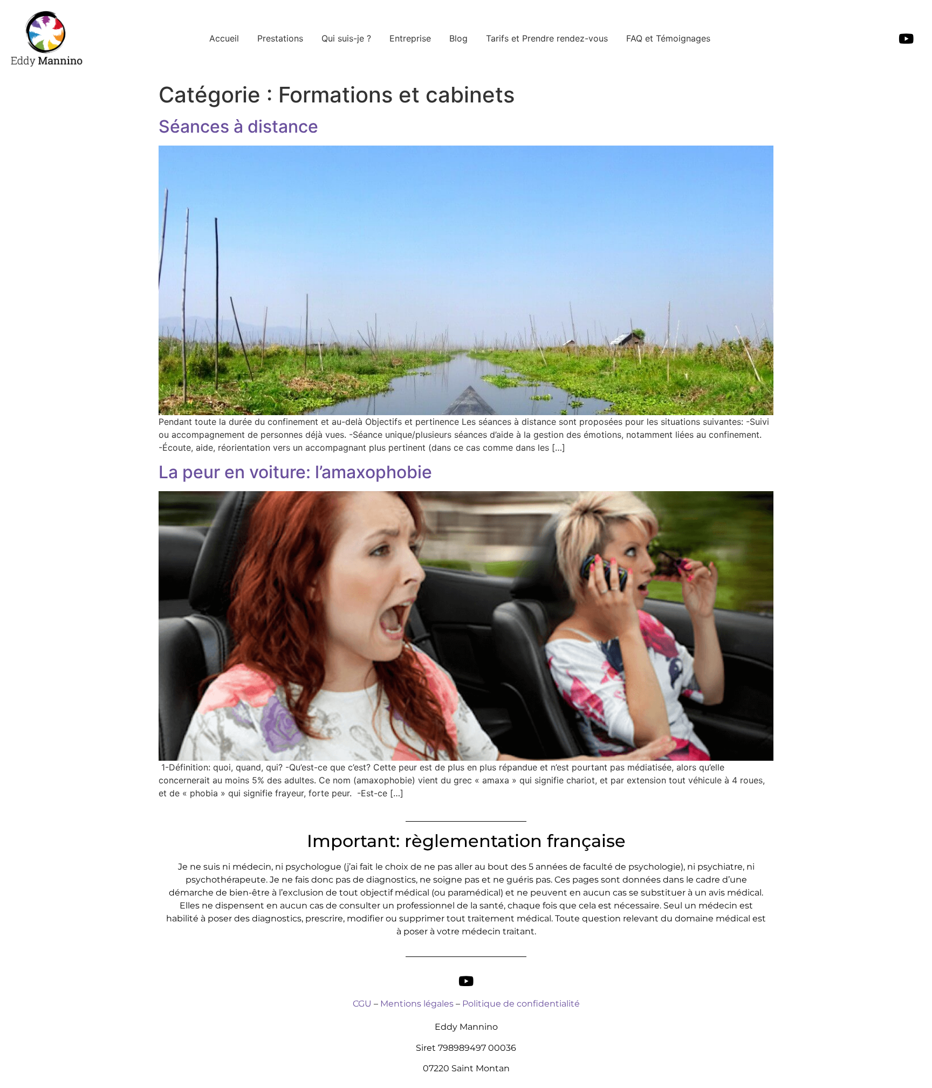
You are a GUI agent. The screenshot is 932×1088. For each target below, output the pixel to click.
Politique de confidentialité (521, 1004)
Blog (458, 38)
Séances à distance (238, 126)
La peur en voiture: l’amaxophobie (295, 472)
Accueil (224, 38)
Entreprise (410, 38)
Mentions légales (417, 1004)
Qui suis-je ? (346, 38)
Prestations (280, 38)
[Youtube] (906, 38)
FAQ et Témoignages (668, 38)
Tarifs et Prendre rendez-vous (547, 38)
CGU (362, 1004)
